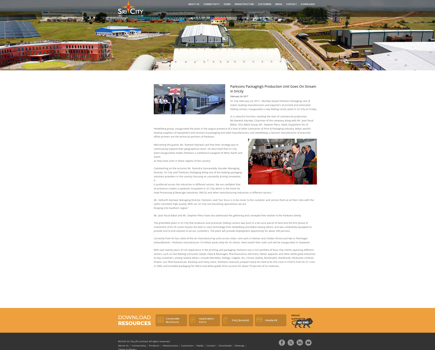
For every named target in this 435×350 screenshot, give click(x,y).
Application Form (206, 320)
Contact (291, 4)
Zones (227, 4)
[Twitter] (291, 342)
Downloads (308, 4)
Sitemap (239, 345)
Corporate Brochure (172, 320)
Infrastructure (244, 4)
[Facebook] (282, 342)
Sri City (130, 8)
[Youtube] (308, 342)
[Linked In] (300, 342)
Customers (264, 4)
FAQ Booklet (240, 320)
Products (154, 345)
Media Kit (271, 320)
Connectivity (211, 4)
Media (278, 4)
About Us (193, 4)
